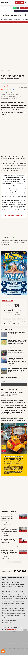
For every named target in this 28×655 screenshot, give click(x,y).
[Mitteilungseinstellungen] (3, 651)
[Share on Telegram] (5, 89)
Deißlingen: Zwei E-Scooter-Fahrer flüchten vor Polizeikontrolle (12, 394)
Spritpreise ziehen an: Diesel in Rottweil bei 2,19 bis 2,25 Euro (9, 540)
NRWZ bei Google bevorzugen (14, 215)
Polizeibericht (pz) (5, 558)
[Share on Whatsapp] (10, 86)
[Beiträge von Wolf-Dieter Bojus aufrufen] (2, 237)
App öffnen (19, 2)
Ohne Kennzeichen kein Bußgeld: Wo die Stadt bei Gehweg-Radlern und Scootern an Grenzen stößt (13, 400)
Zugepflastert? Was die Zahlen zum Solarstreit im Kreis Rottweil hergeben (9, 529)
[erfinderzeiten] (14, 449)
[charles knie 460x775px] (14, 273)
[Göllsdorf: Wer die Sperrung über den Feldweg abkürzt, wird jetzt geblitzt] (23, 516)
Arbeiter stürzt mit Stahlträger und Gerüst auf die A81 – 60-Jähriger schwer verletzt (17, 370)
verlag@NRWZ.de (11, 629)
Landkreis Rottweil (7, 70)
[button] (21, 15)
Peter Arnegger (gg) (6, 524)
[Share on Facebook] (2, 86)
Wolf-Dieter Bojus (12, 92)
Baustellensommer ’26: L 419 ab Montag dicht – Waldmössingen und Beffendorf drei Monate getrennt (13, 412)
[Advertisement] (14, 41)
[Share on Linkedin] (13, 86)
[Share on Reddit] (2, 89)
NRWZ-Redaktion (5, 535)
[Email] (8, 89)
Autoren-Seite (5, 244)
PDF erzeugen (5, 98)
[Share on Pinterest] (8, 86)
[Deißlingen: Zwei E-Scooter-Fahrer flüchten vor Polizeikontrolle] (23, 552)
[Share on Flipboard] (5, 86)
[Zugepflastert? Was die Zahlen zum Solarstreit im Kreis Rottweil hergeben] (23, 529)
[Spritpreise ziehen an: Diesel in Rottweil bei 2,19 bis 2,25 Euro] (23, 540)
